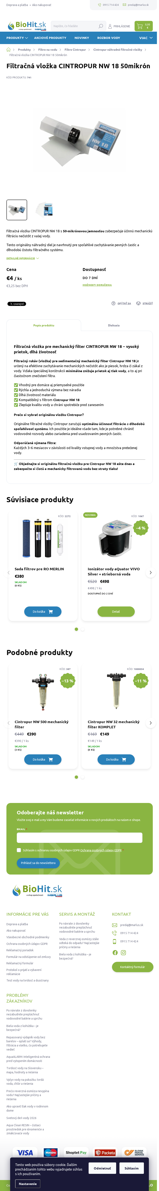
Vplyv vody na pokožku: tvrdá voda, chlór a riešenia (25, 1082)
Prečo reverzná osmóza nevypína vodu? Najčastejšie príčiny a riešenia (27, 1095)
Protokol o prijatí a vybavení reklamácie (23, 972)
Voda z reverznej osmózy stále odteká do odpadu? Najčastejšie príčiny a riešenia (79, 943)
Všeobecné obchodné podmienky (27, 937)
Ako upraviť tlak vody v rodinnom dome (27, 1108)
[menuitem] (17, 38)
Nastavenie (28, 1183)
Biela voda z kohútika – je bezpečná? (75, 956)
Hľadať (101, 26)
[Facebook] (115, 952)
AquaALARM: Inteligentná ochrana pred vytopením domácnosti (28, 1059)
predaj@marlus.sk (131, 925)
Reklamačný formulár (19, 963)
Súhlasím (132, 1168)
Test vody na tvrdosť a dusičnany (27, 980)
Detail (116, 611)
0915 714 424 (129, 933)
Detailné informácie (20, 258)
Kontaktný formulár (132, 967)
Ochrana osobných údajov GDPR (101, 850)
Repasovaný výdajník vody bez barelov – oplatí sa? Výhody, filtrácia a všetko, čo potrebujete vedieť (27, 1043)
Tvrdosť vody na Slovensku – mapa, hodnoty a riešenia (24, 1070)
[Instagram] (123, 952)
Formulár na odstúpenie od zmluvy (28, 957)
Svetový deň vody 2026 (21, 1118)
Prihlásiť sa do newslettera (38, 863)
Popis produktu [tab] (43, 325)
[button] (76, 629)
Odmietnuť (102, 1168)
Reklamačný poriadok (20, 950)
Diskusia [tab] (114, 325)
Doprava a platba (17, 5)
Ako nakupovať (41, 5)
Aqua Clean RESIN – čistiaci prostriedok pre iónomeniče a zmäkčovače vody (25, 1129)
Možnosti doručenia (97, 284)
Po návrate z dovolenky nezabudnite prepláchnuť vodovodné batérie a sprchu (77, 927)
